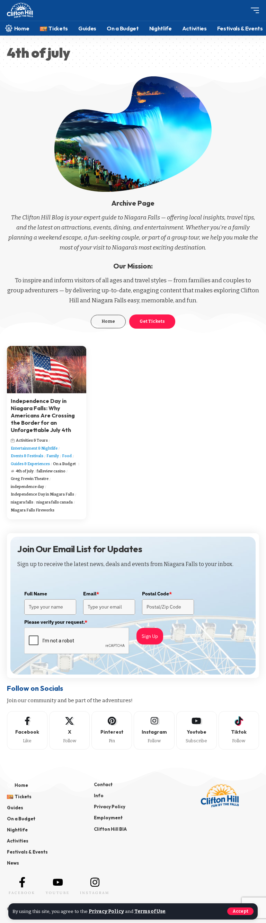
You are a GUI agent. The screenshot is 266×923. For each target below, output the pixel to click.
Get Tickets (152, 321)
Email (91, 594)
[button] (240, 911)
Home (108, 321)
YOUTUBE (58, 893)
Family (52, 456)
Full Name (35, 594)
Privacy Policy (106, 911)
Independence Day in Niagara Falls (42, 494)
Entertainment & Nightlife (34, 448)
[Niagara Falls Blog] (20, 10)
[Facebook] (27, 730)
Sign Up (150, 636)
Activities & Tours (32, 440)
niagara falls (22, 502)
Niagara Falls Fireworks (32, 510)
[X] (69, 730)
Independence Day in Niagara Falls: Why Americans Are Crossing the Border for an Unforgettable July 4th (43, 415)
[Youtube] (196, 730)
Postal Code (157, 594)
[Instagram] (154, 730)
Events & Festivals (27, 456)
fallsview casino (51, 471)
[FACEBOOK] (22, 882)
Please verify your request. (55, 622)
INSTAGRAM (94, 893)
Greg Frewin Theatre (29, 479)
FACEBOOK (22, 893)
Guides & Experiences (30, 464)
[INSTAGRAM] (95, 882)
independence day (27, 486)
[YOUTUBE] (58, 882)
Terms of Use (149, 911)
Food (67, 456)
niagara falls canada (54, 502)
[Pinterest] (111, 730)
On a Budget (64, 464)
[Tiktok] (239, 730)
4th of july (25, 471)
